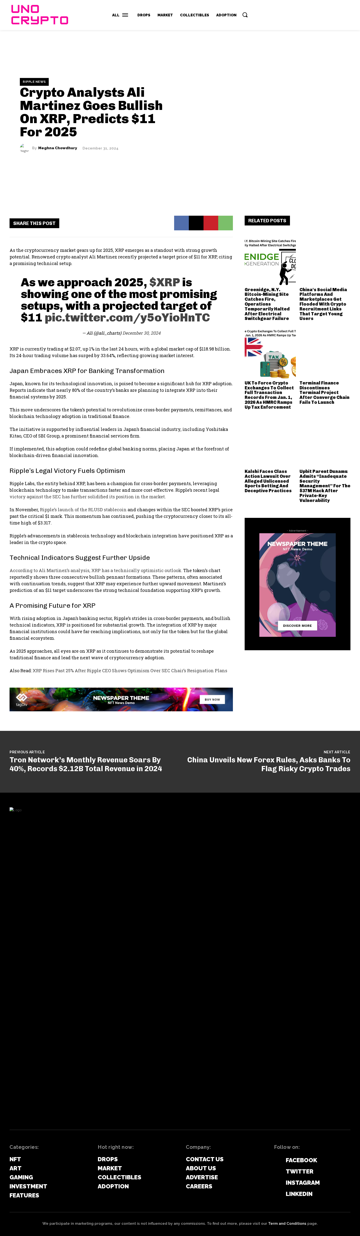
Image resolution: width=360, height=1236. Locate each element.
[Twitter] (276, 1171)
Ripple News (34, 82)
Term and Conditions (287, 1223)
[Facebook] (181, 223)
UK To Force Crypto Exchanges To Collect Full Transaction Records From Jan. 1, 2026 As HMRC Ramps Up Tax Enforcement (269, 395)
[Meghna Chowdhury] (26, 148)
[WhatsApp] (225, 223)
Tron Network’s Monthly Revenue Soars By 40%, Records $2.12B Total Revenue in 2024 (86, 764)
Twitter (299, 1171)
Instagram (303, 1182)
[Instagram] (276, 1183)
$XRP (164, 282)
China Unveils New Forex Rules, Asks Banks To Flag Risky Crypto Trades (268, 764)
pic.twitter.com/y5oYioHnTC (127, 317)
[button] (245, 15)
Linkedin (299, 1193)
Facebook (301, 1160)
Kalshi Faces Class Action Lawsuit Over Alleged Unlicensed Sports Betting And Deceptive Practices (268, 481)
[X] (196, 223)
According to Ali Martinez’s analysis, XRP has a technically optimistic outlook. (96, 570)
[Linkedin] (276, 1194)
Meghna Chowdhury (57, 148)
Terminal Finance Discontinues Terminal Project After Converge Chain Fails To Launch (324, 392)
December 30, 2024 (141, 333)
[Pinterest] (211, 223)
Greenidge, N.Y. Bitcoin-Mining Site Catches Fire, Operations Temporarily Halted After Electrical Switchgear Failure (267, 304)
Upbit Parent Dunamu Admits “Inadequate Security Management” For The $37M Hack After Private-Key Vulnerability (325, 486)
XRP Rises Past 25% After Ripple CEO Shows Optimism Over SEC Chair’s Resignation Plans (130, 670)
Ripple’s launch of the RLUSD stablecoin (83, 509)
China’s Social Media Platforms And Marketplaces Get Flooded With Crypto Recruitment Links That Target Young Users (323, 304)
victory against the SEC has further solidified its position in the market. (88, 497)
